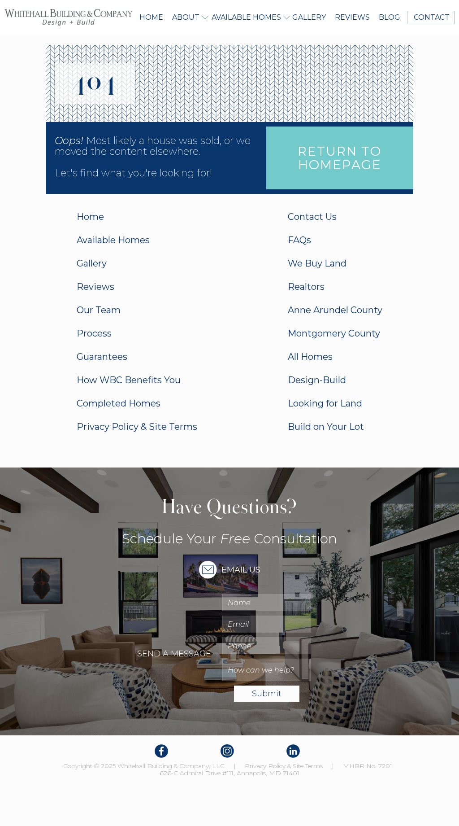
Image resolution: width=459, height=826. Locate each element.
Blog (389, 17)
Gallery (309, 17)
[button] (187, 17)
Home (151, 17)
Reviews (352, 17)
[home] (68, 17)
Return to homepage (339, 158)
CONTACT (431, 17)
